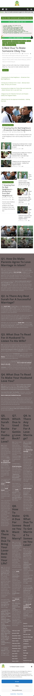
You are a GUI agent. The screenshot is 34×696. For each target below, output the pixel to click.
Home (2, 12)
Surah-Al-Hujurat (16, 466)
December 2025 (16, 635)
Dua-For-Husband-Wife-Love (19, 41)
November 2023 (16, 648)
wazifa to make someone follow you (18, 59)
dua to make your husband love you (11, 395)
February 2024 (16, 643)
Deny (17, 686)
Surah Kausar (4, 489)
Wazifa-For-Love (27, 660)
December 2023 (16, 646)
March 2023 (15, 661)
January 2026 (15, 633)
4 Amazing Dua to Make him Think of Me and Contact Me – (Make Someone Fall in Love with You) (22, 154)
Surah (24, 658)
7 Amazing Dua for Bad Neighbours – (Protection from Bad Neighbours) (16, 129)
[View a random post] (31, 9)
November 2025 (16, 638)
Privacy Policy (20, 693)
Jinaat (24, 650)
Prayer (25, 655)
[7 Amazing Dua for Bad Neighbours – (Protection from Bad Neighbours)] (17, 107)
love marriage (17, 272)
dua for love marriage (28, 450)
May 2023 (14, 656)
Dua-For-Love (26, 634)
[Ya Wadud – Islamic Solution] (3, 9)
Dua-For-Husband (7, 41)
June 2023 (14, 653)
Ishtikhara (26, 643)
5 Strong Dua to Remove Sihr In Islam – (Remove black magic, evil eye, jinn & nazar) (22, 145)
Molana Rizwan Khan (16, 53)
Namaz (3, 357)
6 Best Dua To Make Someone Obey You (14, 49)
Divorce (25, 623)
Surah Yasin (7, 306)
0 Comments (26, 53)
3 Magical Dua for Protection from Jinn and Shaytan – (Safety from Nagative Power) (21, 163)
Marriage (25, 653)
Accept (17, 681)
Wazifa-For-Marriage (10, 45)
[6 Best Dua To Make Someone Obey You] (17, 22)
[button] (31, 666)
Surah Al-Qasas (27, 488)
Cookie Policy (13, 693)
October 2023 (15, 651)
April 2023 (15, 658)
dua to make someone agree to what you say (12, 55)
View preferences (17, 690)
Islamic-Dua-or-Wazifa (13, 43)
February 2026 (16, 630)
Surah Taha (21, 322)
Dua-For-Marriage (28, 637)
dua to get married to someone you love (27, 606)
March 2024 (15, 641)
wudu (17, 489)
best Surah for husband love (5, 461)
